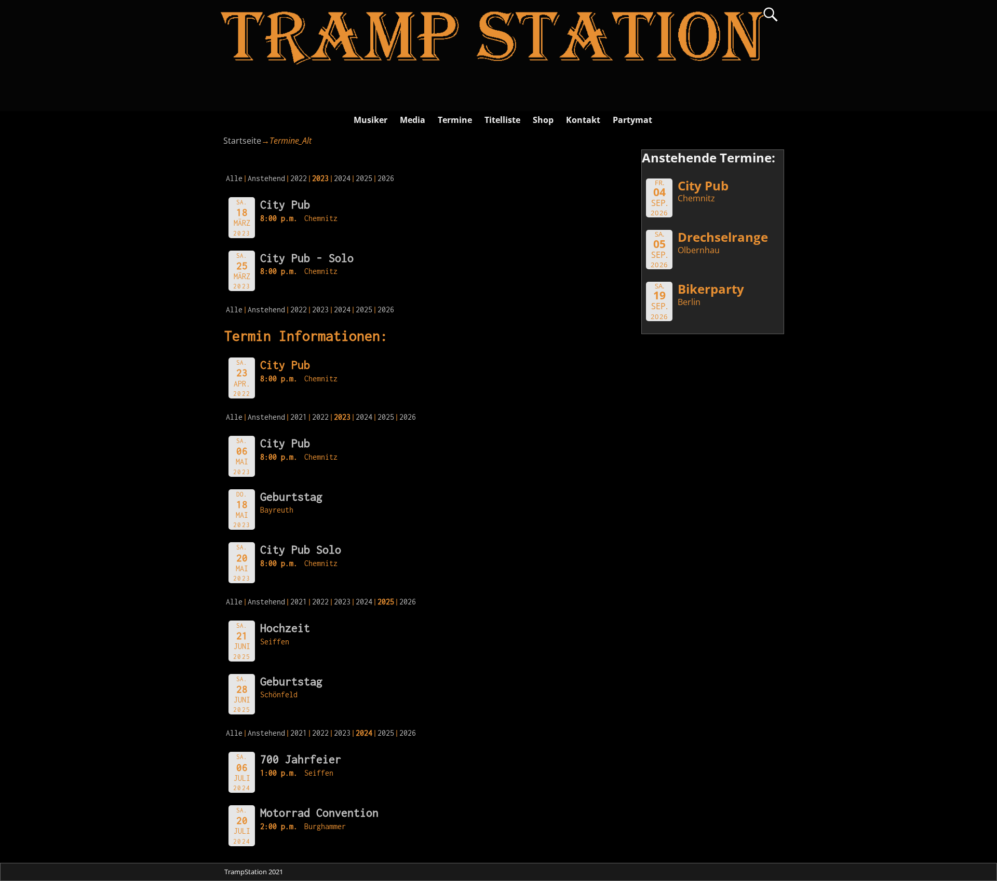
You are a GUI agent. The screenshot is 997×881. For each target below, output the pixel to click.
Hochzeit (285, 628)
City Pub (285, 204)
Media (412, 120)
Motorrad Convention (319, 812)
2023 (320, 309)
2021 (298, 416)
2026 (386, 178)
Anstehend (266, 178)
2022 (298, 178)
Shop (543, 120)
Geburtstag (291, 496)
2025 (364, 178)
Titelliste (502, 120)
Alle (234, 178)
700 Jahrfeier (300, 759)
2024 (342, 178)
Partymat (632, 120)
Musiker (370, 120)
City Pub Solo (300, 549)
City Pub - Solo (307, 258)
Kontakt (583, 120)
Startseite (242, 140)
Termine (455, 120)
